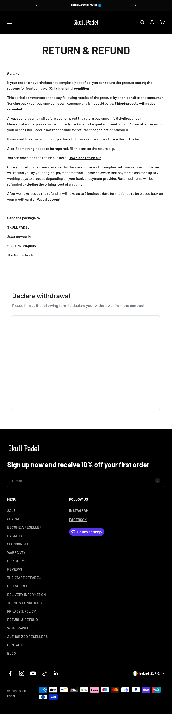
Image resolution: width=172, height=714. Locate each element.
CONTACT (14, 645)
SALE (11, 510)
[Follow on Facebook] (10, 673)
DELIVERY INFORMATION (26, 594)
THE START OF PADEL (24, 577)
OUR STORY (16, 561)
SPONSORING (17, 544)
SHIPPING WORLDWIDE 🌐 (86, 5)
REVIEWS (14, 569)
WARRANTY (16, 552)
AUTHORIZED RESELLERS (27, 636)
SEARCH (13, 518)
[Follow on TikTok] (44, 673)
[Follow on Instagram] (22, 673)
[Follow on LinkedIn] (56, 673)
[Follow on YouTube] (33, 673)
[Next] (135, 5)
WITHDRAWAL (18, 628)
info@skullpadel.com (126, 118)
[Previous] (36, 5)
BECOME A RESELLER (24, 527)
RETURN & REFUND (22, 619)
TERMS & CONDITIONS (24, 603)
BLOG (11, 653)
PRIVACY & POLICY (21, 611)
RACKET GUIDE (19, 535)
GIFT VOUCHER (19, 586)
